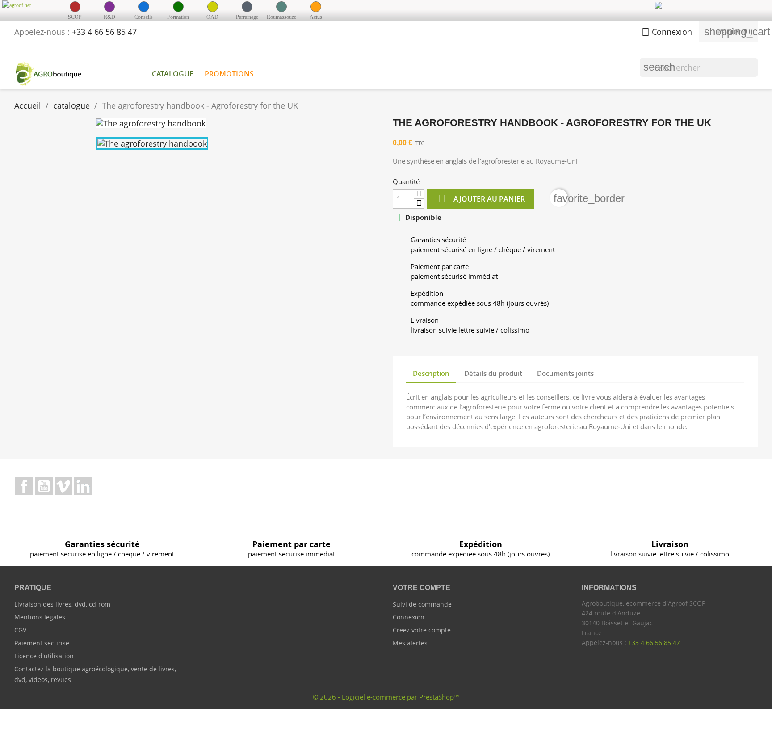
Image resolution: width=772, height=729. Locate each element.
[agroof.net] (27, 5)
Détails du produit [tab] (493, 373)
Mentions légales (39, 617)
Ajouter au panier (481, 199)
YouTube (44, 486)
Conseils (143, 17)
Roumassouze (281, 17)
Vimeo (63, 486)
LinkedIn (83, 486)
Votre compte (421, 587)
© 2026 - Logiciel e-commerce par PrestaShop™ (386, 696)
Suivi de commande (422, 604)
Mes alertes (410, 643)
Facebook (24, 486)
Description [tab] (431, 373)
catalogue (172, 74)
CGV (20, 630)
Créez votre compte (422, 630)
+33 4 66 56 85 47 (104, 31)
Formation (178, 17)
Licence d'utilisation (44, 656)
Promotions (229, 74)
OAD (212, 17)
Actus (316, 17)
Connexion (408, 617)
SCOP (75, 17)
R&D (109, 17)
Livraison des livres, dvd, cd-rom (62, 604)
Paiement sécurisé (41, 643)
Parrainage (247, 17)
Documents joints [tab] (565, 373)
